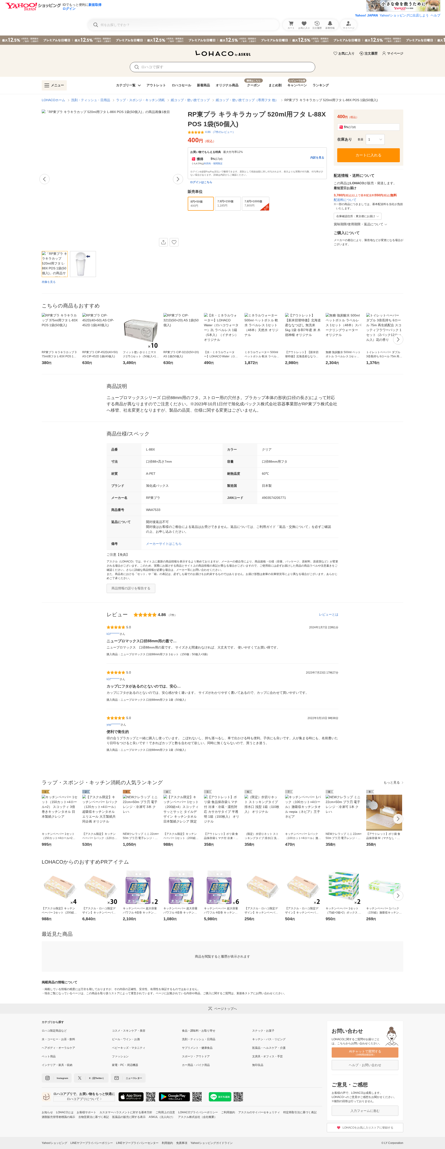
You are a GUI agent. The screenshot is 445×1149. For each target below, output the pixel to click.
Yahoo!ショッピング (54, 1143)
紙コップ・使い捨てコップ (190, 100)
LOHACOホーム (53, 100)
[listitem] (77, 1030)
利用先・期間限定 (213, 163)
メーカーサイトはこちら (164, 543)
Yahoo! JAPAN (366, 15)
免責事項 (181, 1143)
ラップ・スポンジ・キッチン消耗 (140, 100)
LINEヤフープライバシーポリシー (91, 1143)
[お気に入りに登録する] (174, 242)
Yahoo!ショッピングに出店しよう (404, 15)
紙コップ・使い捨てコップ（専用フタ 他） (247, 100)
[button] (375, 139)
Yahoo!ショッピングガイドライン (212, 1143)
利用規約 (167, 1143)
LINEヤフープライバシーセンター (137, 1143)
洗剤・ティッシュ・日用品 (90, 100)
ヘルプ (435, 15)
